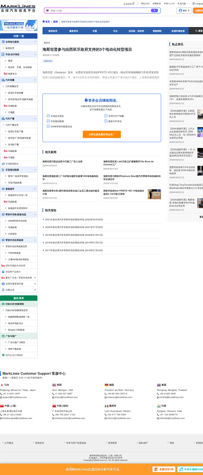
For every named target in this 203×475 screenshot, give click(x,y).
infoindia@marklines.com (172, 418)
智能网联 (157, 30)
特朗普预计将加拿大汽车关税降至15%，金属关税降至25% (186, 97)
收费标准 (157, 3)
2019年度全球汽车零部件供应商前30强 (65, 234)
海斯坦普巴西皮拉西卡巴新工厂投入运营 (62, 161)
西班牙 (47, 42)
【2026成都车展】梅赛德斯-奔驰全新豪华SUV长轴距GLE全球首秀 (182, 202)
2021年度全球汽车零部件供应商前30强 (65, 219)
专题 (94, 30)
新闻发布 (39, 442)
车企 (115, 30)
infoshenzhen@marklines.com (70, 418)
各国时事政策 (178, 30)
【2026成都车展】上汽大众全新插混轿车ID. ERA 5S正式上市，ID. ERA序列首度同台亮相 (182, 133)
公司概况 (8, 442)
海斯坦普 (48, 60)
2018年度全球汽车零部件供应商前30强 (65, 242)
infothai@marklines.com (172, 397)
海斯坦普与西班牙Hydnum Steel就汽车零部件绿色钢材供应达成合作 (132, 177)
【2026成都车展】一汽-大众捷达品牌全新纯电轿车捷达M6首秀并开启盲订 (182, 152)
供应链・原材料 (136, 30)
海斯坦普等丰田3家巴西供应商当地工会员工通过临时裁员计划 (71, 192)
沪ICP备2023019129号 (111, 457)
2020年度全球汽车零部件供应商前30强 (65, 227)
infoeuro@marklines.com (119, 397)
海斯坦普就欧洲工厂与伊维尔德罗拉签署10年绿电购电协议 (70, 177)
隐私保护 (143, 442)
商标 (172, 442)
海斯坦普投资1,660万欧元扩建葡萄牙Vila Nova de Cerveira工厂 (128, 163)
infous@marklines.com (66, 397)
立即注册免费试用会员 (101, 134)
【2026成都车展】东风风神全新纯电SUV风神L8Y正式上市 (182, 113)
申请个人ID (169, 3)
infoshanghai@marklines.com (17, 418)
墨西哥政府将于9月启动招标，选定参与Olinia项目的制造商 (182, 170)
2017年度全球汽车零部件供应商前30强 (65, 250)
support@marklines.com (15, 397)
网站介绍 (145, 3)
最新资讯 (73, 30)
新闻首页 (53, 30)
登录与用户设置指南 (76, 442)
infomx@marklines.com (119, 418)
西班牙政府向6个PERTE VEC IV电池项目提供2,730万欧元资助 (123, 192)
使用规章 (112, 442)
